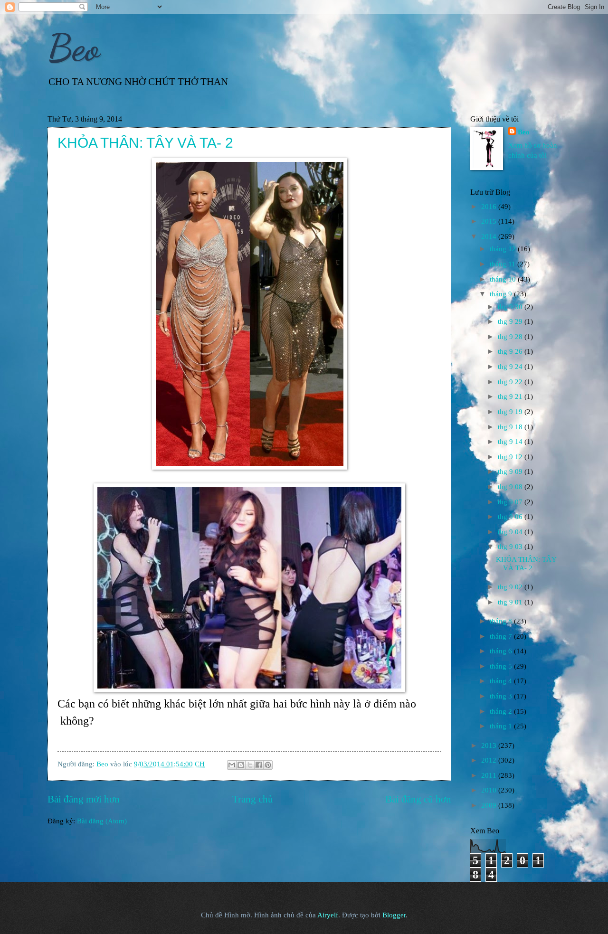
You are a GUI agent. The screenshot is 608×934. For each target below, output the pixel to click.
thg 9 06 (511, 516)
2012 (489, 760)
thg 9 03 (511, 546)
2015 (489, 221)
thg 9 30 (511, 307)
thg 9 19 (511, 411)
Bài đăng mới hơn (84, 799)
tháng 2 (502, 711)
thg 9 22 (511, 382)
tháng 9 (502, 294)
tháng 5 (502, 666)
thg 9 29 (511, 321)
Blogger (394, 915)
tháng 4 (502, 681)
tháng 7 (502, 636)
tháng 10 (504, 279)
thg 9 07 (511, 502)
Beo (74, 47)
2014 (489, 236)
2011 (489, 775)
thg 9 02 (511, 587)
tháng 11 (503, 264)
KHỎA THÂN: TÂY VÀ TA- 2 (145, 143)
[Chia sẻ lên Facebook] (259, 765)
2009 (489, 805)
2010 (489, 790)
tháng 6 (502, 651)
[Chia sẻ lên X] (250, 765)
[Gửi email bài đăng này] (232, 765)
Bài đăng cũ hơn (418, 799)
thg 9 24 (511, 366)
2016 (489, 206)
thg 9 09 (511, 471)
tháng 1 (502, 726)
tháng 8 (502, 621)
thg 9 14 (511, 441)
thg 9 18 (511, 427)
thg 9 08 (511, 487)
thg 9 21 (511, 396)
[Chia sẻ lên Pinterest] (268, 765)
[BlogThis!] (241, 765)
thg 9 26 (511, 351)
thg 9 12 (511, 457)
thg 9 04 (511, 532)
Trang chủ (252, 799)
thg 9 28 (511, 336)
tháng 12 (504, 249)
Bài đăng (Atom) (102, 821)
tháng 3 (502, 696)
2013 (489, 745)
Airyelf (327, 915)
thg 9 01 (511, 602)
